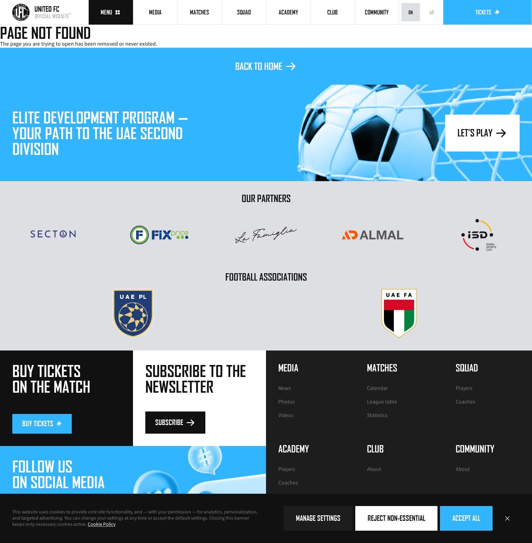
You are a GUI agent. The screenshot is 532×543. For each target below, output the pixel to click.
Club (332, 12)
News (284, 388)
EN (411, 12)
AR (431, 12)
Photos (286, 402)
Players (464, 388)
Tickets (483, 12)
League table (382, 402)
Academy (288, 12)
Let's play (475, 132)
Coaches (465, 402)
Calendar (377, 388)
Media (155, 12)
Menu (106, 12)
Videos (285, 415)
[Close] (507, 518)
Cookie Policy (101, 524)
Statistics (377, 415)
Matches (199, 12)
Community (377, 12)
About (374, 469)
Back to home (258, 66)
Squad (244, 12)
